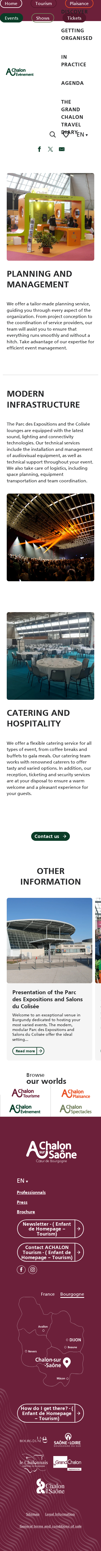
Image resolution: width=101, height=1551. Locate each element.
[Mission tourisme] (67, 1439)
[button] (52, 134)
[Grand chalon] (67, 1462)
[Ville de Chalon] (50, 1485)
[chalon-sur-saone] (25, 72)
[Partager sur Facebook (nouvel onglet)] (39, 149)
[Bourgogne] (34, 1439)
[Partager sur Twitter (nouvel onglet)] (50, 149)
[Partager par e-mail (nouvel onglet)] (62, 149)
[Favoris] (66, 134)
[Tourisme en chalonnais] (34, 1462)
